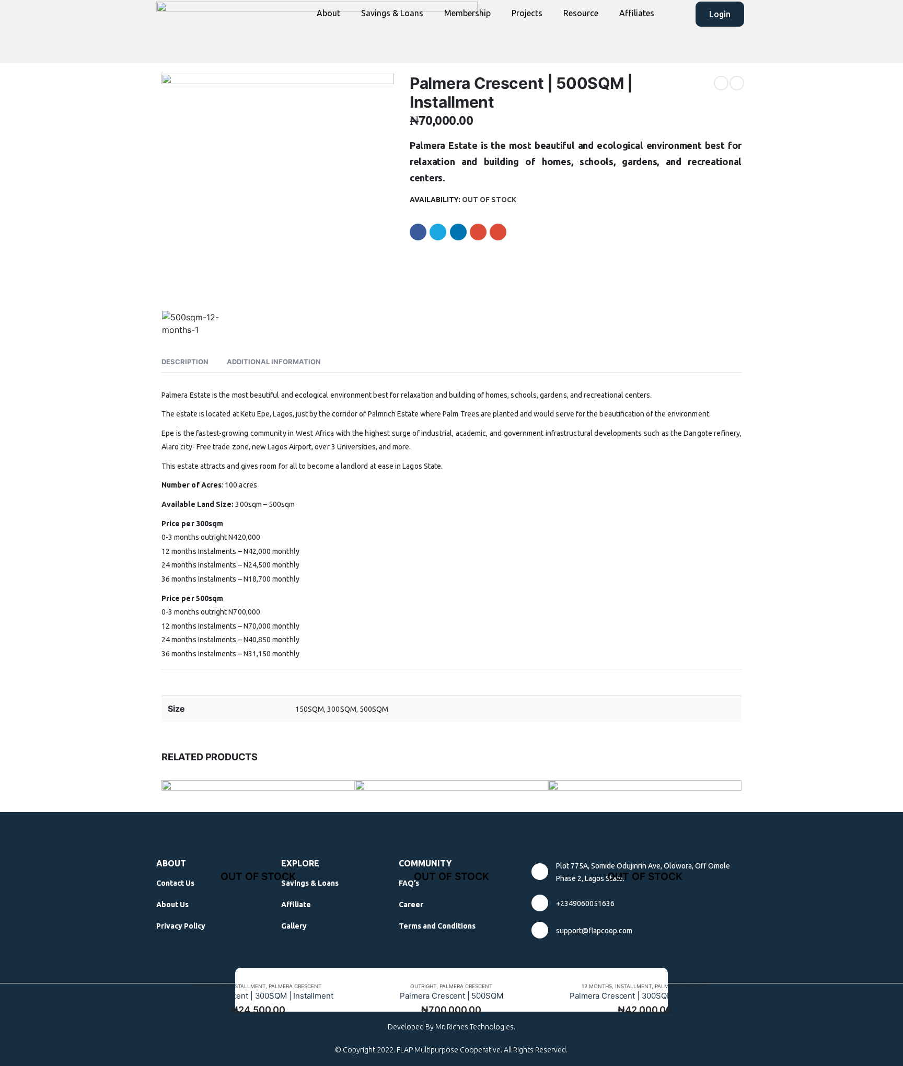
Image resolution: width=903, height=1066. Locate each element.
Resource (580, 13)
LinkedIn (458, 232)
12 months (597, 986)
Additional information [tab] (274, 361)
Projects (527, 13)
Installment (247, 986)
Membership (467, 13)
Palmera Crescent (295, 986)
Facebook (418, 232)
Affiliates (636, 13)
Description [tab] (185, 361)
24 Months (210, 986)
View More (262, 1031)
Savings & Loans (392, 13)
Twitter (438, 232)
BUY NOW (455, 1031)
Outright (423, 986)
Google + (478, 232)
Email (498, 232)
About (328, 13)
